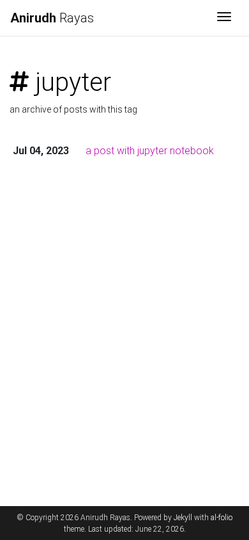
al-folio (221, 517)
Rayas (52, 18)
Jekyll (183, 517)
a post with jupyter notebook (150, 151)
